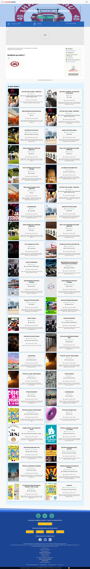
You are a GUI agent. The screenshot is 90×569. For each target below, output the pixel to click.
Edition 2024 (39, 531)
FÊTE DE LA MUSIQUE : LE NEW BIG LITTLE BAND (69, 428)
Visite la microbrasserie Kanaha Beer (69, 337)
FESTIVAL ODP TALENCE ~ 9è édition (31, 91)
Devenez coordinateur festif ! (45, 562)
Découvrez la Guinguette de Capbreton (31, 187)
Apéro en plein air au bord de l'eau (31, 111)
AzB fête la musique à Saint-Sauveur (69, 448)
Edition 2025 (29, 531)
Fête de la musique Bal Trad (31, 447)
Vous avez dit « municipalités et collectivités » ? (45, 557)
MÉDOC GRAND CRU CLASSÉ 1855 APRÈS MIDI (31, 149)
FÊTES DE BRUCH (69, 374)
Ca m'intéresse (41, 17)
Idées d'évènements (45, 551)
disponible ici (64, 543)
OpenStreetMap (82, 44)
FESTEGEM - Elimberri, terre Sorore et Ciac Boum (69, 92)
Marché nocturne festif (31, 130)
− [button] (7, 29)
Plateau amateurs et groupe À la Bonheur (69, 466)
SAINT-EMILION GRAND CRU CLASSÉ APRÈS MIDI (69, 149)
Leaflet (78, 44)
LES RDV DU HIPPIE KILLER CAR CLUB (69, 244)
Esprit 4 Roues (32, 318)
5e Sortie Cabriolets (31, 262)
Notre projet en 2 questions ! (45, 549)
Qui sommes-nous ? (45, 548)
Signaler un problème (73, 74)
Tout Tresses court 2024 (32, 244)
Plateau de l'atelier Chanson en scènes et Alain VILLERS (32, 486)
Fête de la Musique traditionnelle (31, 410)
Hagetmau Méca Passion (70, 50)
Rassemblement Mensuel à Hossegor (31, 281)
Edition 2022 (60, 531)
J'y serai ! (50, 17)
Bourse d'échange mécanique (69, 300)
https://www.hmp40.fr (71, 61)
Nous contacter (60, 564)
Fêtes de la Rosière (31, 392)
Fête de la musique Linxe (69, 410)
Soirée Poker (31, 355)
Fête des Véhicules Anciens (71, 23)
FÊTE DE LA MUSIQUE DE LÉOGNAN (31, 466)
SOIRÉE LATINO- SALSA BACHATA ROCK (31, 428)
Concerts (69, 485)
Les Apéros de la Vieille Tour (69, 167)
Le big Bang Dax (31, 206)
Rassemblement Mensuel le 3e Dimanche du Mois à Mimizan (69, 263)
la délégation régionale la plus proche (52, 546)
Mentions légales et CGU (52, 564)
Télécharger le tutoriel (45, 554)
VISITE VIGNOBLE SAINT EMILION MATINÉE (32, 168)
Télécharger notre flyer (45, 555)
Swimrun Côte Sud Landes (69, 130)
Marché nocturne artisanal (31, 336)
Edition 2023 (50, 531)
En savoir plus (64, 567)
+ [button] (7, 28)
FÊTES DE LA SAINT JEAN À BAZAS (69, 355)
